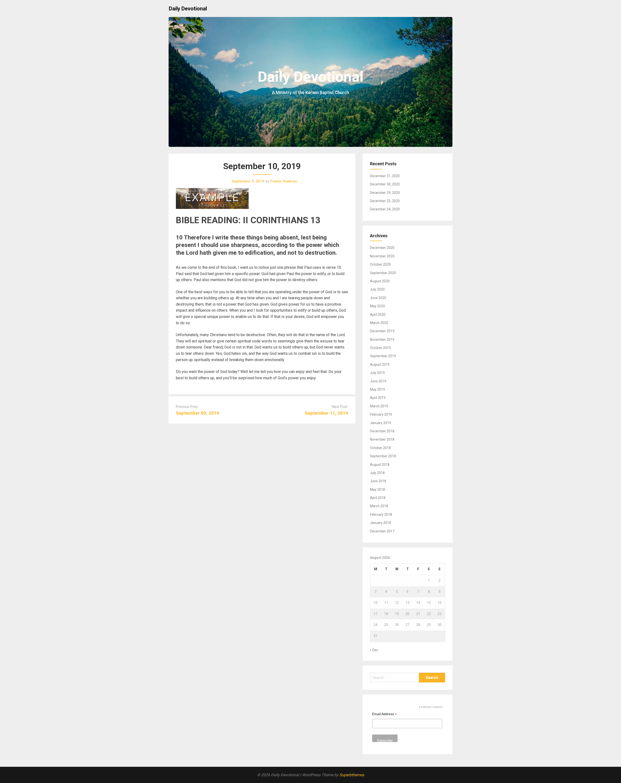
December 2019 (382, 331)
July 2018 (377, 473)
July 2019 (377, 373)
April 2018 (377, 498)
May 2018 (377, 489)
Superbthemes (351, 775)
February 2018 (381, 514)
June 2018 (378, 481)
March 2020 (379, 323)
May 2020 (377, 306)
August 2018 (380, 465)
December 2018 (382, 431)
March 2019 (379, 406)
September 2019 (383, 356)
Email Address (384, 714)
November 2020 (382, 256)
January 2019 (380, 423)
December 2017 (382, 531)
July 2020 (377, 289)
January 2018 (380, 523)
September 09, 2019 (197, 413)
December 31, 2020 (385, 176)
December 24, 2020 (385, 209)
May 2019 (377, 389)
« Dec (374, 650)
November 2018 (382, 439)
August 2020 (380, 281)
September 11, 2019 (326, 413)
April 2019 (377, 398)
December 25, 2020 (385, 201)
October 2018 (380, 448)
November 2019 (382, 339)
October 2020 (380, 264)
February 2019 (381, 414)
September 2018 (383, 456)
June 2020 (378, 298)
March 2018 (379, 506)
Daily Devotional (188, 9)
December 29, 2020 (385, 193)
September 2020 (383, 273)
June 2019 (378, 381)
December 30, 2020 (385, 184)
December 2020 (382, 248)
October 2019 (380, 348)
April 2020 (377, 314)
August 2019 (380, 364)
